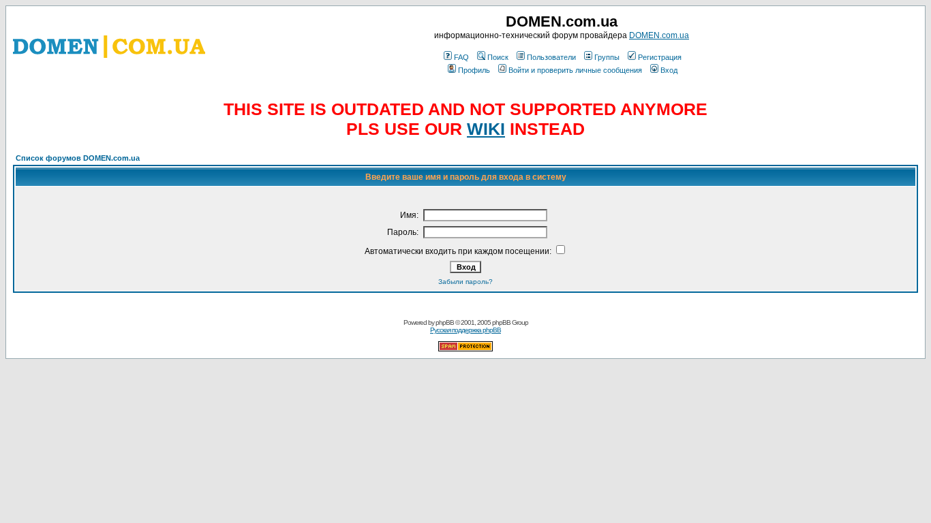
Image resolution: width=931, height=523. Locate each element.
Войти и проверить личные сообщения (575, 70)
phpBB (445, 322)
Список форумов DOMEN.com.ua (78, 158)
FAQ (461, 57)
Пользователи (551, 57)
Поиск (497, 57)
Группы (607, 57)
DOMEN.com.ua (659, 35)
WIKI (486, 128)
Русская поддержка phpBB (465, 330)
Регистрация (660, 57)
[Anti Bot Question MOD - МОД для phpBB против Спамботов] (465, 349)
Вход (668, 70)
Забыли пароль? (465, 281)
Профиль (474, 70)
